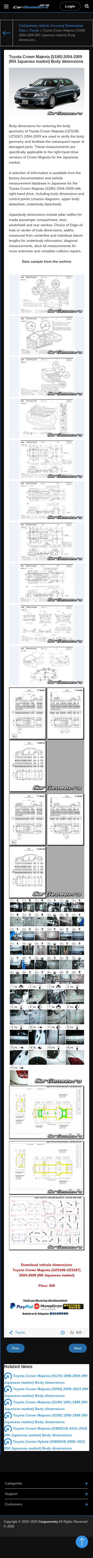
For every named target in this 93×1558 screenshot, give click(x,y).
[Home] (6, 33)
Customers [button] (13, 1504)
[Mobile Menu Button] (6, 6)
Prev (15, 1348)
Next (77, 1348)
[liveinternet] (78, 1535)
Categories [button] (13, 1483)
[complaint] (63, 1332)
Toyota (20, 1332)
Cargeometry (48, 1521)
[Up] (82, 1542)
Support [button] (11, 1494)
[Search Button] (87, 6)
